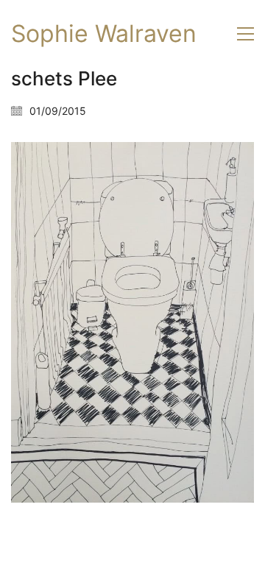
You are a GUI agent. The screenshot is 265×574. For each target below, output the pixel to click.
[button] (245, 34)
